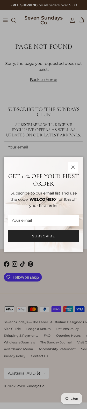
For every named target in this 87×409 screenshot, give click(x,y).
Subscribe (43, 236)
